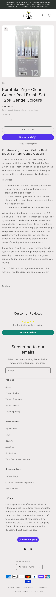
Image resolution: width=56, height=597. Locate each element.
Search (8, 387)
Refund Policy (12, 405)
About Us (9, 447)
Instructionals (11, 488)
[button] (5, 15)
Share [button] (7, 286)
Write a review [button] (28, 332)
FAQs (7, 435)
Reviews (9, 441)
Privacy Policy (12, 393)
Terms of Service (13, 399)
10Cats (17, 587)
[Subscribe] (47, 370)
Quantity (6, 114)
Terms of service (21, 591)
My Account (11, 428)
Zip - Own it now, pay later (18, 459)
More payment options (28, 144)
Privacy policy (42, 587)
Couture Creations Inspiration (19, 482)
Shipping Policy (12, 411)
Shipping (17, 110)
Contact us (10, 453)
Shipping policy (37, 591)
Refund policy (29, 587)
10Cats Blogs (11, 476)
